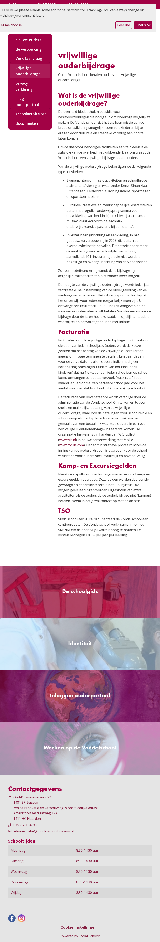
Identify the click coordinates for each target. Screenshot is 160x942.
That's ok (143, 25)
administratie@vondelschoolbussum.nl (43, 831)
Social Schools (90, 936)
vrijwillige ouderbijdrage (28, 70)
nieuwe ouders (28, 39)
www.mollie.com (71, 445)
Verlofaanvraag (29, 58)
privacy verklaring (24, 86)
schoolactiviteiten (31, 113)
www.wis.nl (67, 439)
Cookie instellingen (78, 927)
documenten (27, 123)
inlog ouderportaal (27, 101)
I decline (123, 25)
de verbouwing (28, 49)
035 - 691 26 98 (25, 825)
